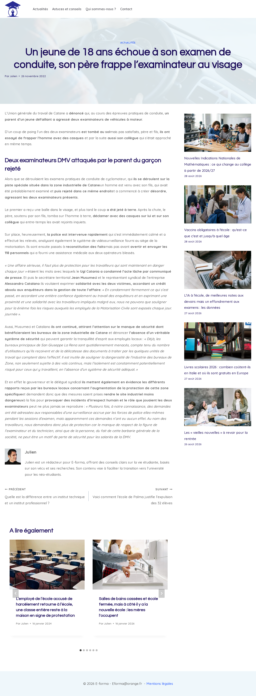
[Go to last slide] (16, 593)
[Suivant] (162, 593)
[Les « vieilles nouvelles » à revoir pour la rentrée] (217, 407)
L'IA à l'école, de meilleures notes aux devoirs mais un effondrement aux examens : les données (213, 301)
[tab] (81, 650)
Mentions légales (159, 683)
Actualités (40, 9)
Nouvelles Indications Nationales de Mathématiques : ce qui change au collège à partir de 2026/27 (217, 164)
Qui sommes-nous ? (101, 9)
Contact (126, 9)
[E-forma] (13, 9)
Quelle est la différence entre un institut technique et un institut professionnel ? (45, 496)
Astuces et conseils (66, 9)
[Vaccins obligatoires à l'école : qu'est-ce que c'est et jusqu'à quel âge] (217, 204)
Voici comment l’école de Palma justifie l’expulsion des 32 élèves (132, 496)
